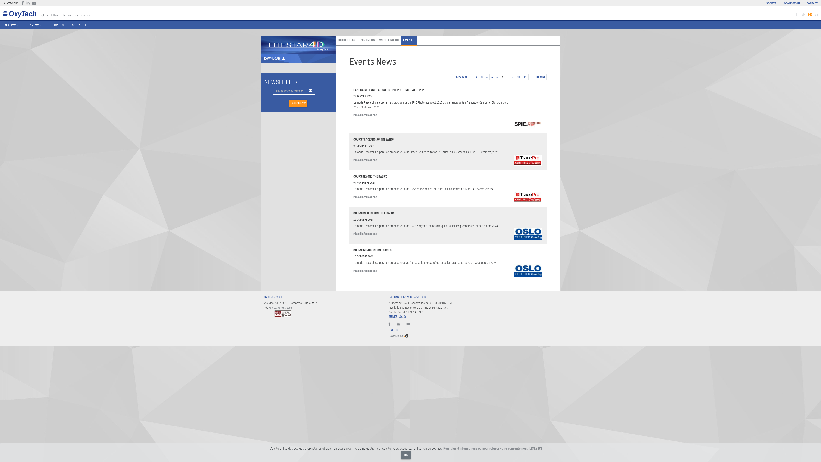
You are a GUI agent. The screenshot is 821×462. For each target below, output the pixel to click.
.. (471, 77)
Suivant (540, 77)
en (803, 14)
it (797, 14)
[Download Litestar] (298, 44)
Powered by (396, 336)
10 (518, 77)
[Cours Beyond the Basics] (528, 197)
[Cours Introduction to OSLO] (528, 270)
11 (525, 77)
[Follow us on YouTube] (408, 324)
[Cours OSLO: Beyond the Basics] (528, 234)
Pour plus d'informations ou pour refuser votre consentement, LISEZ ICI (492, 448)
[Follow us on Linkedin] (398, 324)
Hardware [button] (35, 25)
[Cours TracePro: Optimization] (528, 160)
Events (409, 40)
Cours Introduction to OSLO (372, 250)
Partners (367, 40)
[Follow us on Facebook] (391, 324)
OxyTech (19, 14)
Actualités (79, 25)
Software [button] (12, 25)
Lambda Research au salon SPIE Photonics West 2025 (389, 90)
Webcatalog (389, 40)
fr (810, 14)
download (272, 58)
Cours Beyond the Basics (370, 176)
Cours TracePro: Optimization (373, 139)
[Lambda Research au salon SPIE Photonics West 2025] (528, 123)
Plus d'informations (365, 115)
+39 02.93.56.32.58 (280, 307)
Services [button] (57, 25)
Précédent (461, 77)
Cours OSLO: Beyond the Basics (374, 213)
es (816, 14)
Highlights (346, 40)
